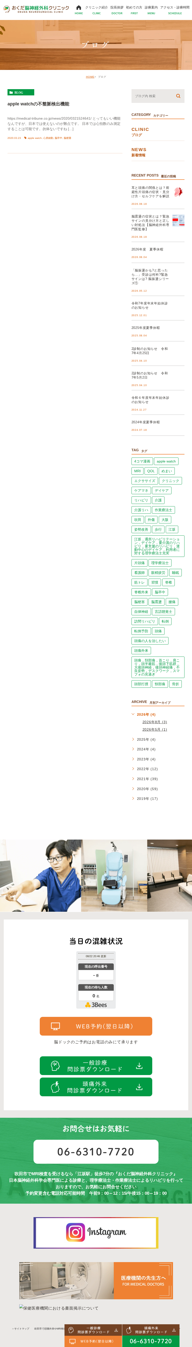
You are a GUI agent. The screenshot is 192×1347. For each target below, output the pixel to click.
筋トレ (139, 582)
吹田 (137, 520)
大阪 (165, 520)
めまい (167, 471)
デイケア (162, 490)
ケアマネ (141, 490)
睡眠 (175, 573)
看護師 (139, 573)
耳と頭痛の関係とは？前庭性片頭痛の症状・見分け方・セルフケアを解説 (151, 192)
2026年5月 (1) (154, 729)
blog (18, 92)
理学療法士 (160, 563)
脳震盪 (156, 602)
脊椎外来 (141, 592)
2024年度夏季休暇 (146, 422)
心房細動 (48, 138)
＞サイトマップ (20, 1328)
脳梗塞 (67, 138)
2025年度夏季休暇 (146, 328)
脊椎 (168, 582)
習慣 (154, 582)
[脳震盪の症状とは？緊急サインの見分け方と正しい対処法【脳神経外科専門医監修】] (178, 220)
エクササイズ (144, 481)
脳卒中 (58, 138)
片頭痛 (139, 563)
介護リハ (141, 510)
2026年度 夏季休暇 (148, 249)
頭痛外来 (141, 651)
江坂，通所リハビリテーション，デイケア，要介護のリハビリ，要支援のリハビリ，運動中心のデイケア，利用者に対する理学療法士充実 (157, 546)
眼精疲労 (158, 573)
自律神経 (141, 612)
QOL (151, 471)
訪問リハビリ (144, 621)
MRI (137, 471)
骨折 (175, 684)
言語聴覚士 (163, 612)
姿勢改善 (141, 529)
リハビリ (141, 500)
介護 (158, 500)
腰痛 (172, 602)
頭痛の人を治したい (150, 641)
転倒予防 (141, 631)
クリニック (170, 481)
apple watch (35, 138)
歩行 (158, 529)
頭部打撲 (141, 684)
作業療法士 (163, 510)
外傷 (151, 520)
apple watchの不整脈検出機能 (38, 103)
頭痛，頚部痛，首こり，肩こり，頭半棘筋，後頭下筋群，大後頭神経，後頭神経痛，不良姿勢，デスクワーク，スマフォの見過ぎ (157, 667)
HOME (90, 76)
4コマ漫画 (142, 461)
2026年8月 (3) (154, 722)
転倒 (165, 621)
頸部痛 (160, 684)
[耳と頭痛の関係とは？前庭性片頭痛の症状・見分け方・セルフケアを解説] (178, 192)
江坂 (172, 529)
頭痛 (158, 631)
